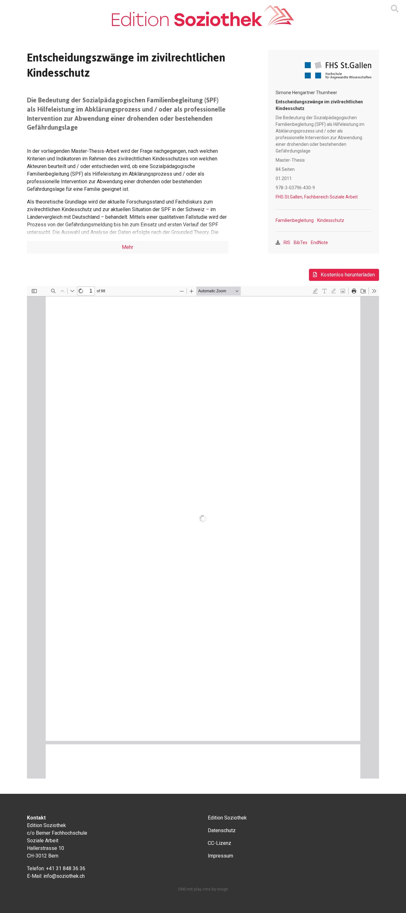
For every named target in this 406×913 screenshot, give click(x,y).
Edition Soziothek (227, 818)
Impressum (220, 856)
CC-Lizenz (219, 843)
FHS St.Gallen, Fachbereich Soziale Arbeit (317, 196)
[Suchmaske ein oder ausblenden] (394, 9)
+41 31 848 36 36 (65, 868)
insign (222, 889)
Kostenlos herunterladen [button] (347, 275)
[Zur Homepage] (203, 16)
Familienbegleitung (295, 220)
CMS (182, 889)
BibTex (300, 242)
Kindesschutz (330, 220)
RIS (287, 242)
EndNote (319, 242)
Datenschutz (222, 830)
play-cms (202, 889)
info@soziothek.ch (64, 876)
